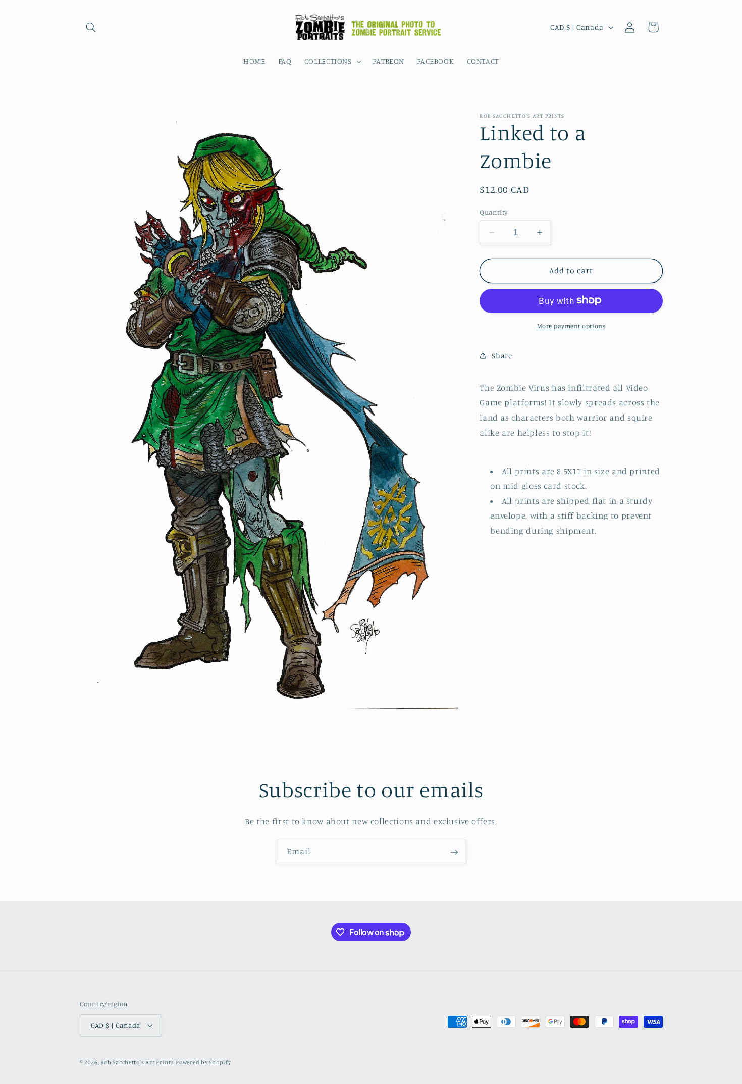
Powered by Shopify (203, 1062)
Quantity (493, 212)
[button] (91, 27)
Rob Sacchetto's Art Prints (137, 1062)
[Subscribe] (454, 852)
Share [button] (502, 355)
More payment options (571, 325)
